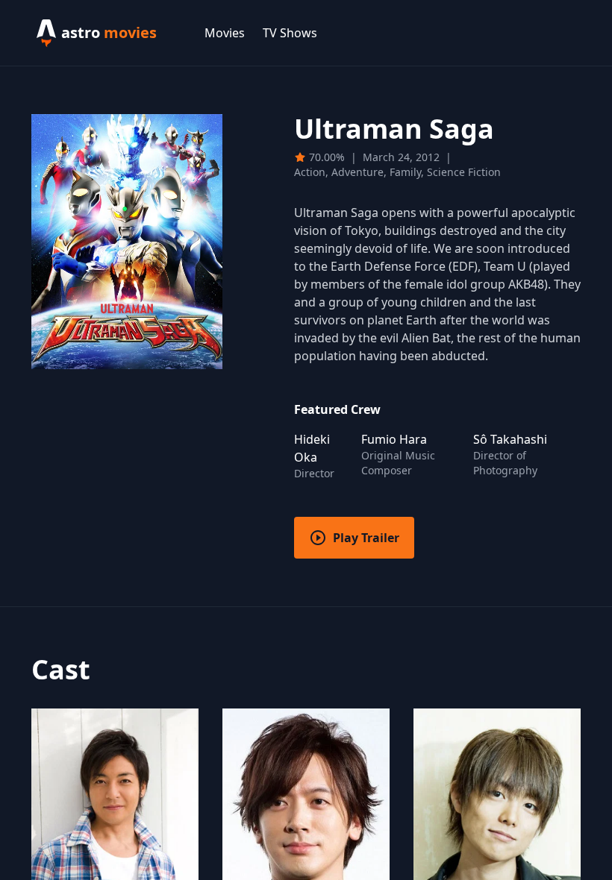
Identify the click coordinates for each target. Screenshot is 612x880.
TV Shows (290, 33)
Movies (224, 33)
